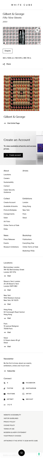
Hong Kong (27, 206)
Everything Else (28, 243)
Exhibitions (27, 199)
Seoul (25, 218)
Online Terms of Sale (11, 225)
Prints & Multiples (10, 210)
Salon (6, 218)
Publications (27, 239)
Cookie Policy (9, 425)
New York (26, 210)
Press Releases (9, 239)
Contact (7, 186)
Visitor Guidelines (11, 418)
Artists (25, 171)
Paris (24, 214)
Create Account (9, 202)
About (6, 171)
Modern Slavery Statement (15, 432)
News (6, 235)
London (25, 202)
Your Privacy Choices (12, 436)
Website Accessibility (12, 415)
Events (6, 243)
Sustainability (9, 182)
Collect (7, 199)
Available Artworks (11, 206)
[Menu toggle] (21, 453)
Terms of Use (9, 429)
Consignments (9, 214)
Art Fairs (7, 221)
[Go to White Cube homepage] (21, 5)
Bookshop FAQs (29, 251)
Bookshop (27, 235)
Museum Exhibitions (11, 247)
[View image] (37, 30)
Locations (7, 174)
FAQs (6, 229)
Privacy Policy (9, 422)
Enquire (8, 51)
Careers (7, 178)
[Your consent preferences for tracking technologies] (39, 454)
